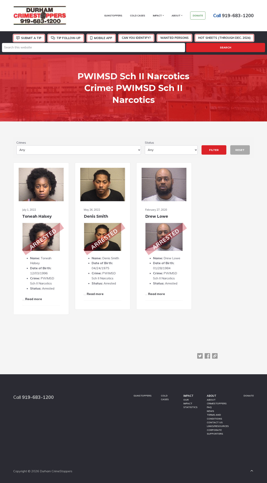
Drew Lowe (156, 216)
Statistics (190, 407)
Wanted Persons (174, 38)
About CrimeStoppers (217, 401)
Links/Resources (218, 426)
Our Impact (187, 401)
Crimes (21, 142)
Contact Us (215, 422)
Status (149, 142)
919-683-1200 (238, 15)
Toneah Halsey (37, 216)
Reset (240, 149)
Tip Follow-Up (68, 38)
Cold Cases (165, 397)
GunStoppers (142, 395)
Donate (249, 395)
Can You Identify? (136, 38)
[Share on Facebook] (207, 356)
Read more (33, 299)
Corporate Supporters (215, 432)
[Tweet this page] (200, 356)
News (210, 411)
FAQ (209, 407)
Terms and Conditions (214, 416)
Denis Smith (96, 216)
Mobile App (103, 38)
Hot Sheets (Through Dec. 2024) (224, 38)
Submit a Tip (31, 38)
